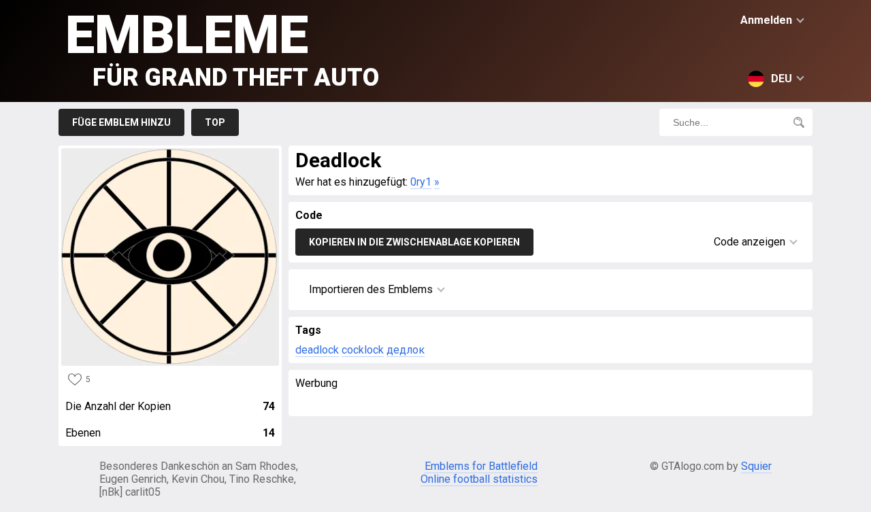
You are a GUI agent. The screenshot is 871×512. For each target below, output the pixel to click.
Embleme (222, 48)
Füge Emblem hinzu (121, 122)
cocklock (363, 349)
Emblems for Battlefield (481, 466)
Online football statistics (479, 479)
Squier (756, 466)
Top (215, 122)
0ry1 (420, 181)
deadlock (317, 349)
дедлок (406, 349)
